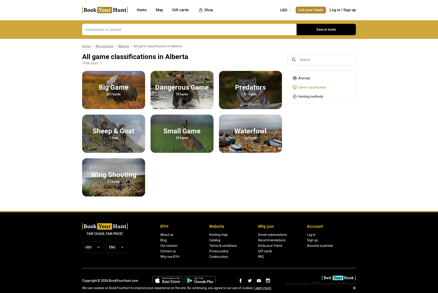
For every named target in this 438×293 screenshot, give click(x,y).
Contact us (168, 251)
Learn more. (263, 288)
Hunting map (218, 235)
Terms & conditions (223, 245)
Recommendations (272, 240)
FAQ (261, 256)
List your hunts (310, 10)
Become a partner (320, 245)
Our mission (168, 245)
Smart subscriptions (272, 235)
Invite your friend (270, 245)
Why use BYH (169, 256)
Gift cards (265, 251)
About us (166, 235)
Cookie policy (218, 256)
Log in (335, 10)
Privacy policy (219, 251)
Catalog (214, 240)
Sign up (349, 10)
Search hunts (326, 29)
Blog (163, 240)
